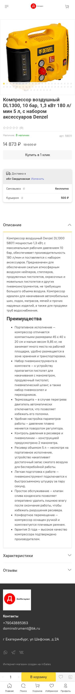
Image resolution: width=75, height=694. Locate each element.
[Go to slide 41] (61, 87)
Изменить (37, 179)
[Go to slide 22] (71, 83)
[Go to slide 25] (10, 87)
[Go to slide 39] (55, 87)
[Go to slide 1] (4, 83)
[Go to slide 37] (49, 87)
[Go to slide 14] (45, 83)
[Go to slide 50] (41, 90)
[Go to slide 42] (65, 87)
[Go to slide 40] (58, 87)
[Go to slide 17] (55, 83)
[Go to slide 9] (29, 83)
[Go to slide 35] (42, 87)
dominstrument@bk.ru (21, 628)
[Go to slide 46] (28, 90)
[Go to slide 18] (58, 83)
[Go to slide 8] (26, 83)
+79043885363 (15, 623)
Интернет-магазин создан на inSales (27, 664)
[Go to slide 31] (29, 87)
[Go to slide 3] (10, 83)
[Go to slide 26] (13, 87)
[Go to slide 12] (39, 83)
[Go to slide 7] (23, 83)
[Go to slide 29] (23, 87)
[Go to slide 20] (65, 83)
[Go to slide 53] (50, 90)
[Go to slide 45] (25, 90)
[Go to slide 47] (31, 90)
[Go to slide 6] (20, 83)
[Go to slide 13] (42, 83)
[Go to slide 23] (4, 87)
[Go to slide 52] (47, 90)
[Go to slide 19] (61, 83)
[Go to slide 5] (17, 83)
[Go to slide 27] (17, 87)
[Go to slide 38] (52, 87)
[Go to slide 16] (52, 83)
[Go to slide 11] (36, 83)
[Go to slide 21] (68, 83)
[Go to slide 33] (36, 87)
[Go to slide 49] (37, 90)
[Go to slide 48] (34, 90)
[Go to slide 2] (7, 83)
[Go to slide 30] (26, 87)
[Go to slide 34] (39, 87)
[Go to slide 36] (45, 87)
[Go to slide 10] (33, 83)
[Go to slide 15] (49, 83)
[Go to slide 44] (71, 87)
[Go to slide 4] (13, 83)
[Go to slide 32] (33, 87)
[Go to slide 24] (7, 87)
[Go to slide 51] (44, 90)
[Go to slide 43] (68, 87)
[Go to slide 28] (20, 87)
